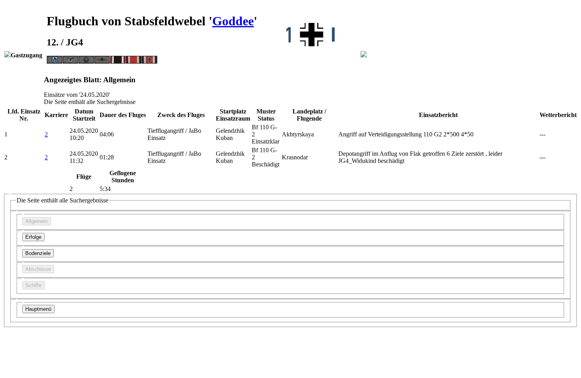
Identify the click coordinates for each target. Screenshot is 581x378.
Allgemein (36, 221)
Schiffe (33, 285)
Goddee (233, 21)
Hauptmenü (38, 309)
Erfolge (33, 237)
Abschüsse (38, 269)
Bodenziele (38, 253)
